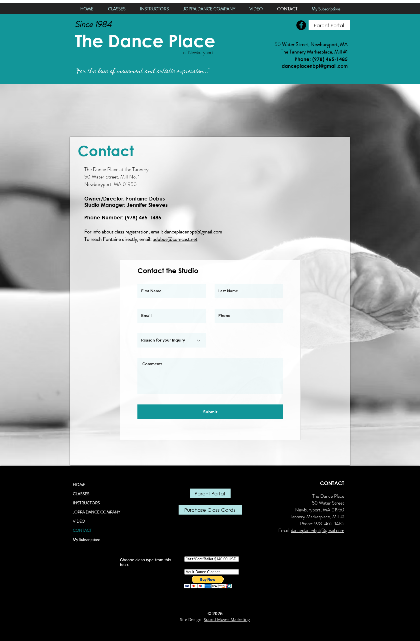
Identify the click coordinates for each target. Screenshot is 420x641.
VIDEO (79, 521)
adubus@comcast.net (175, 239)
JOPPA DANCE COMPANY (96, 512)
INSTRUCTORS (86, 503)
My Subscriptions (86, 539)
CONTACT (82, 530)
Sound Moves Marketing (227, 619)
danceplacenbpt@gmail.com (193, 231)
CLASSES (81, 494)
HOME (79, 484)
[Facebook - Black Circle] (301, 25)
